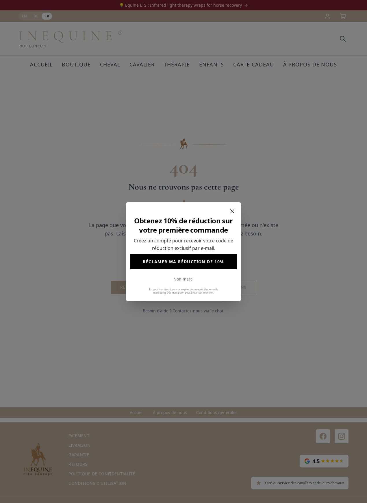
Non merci (183, 279)
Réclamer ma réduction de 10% (183, 261)
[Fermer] (232, 211)
